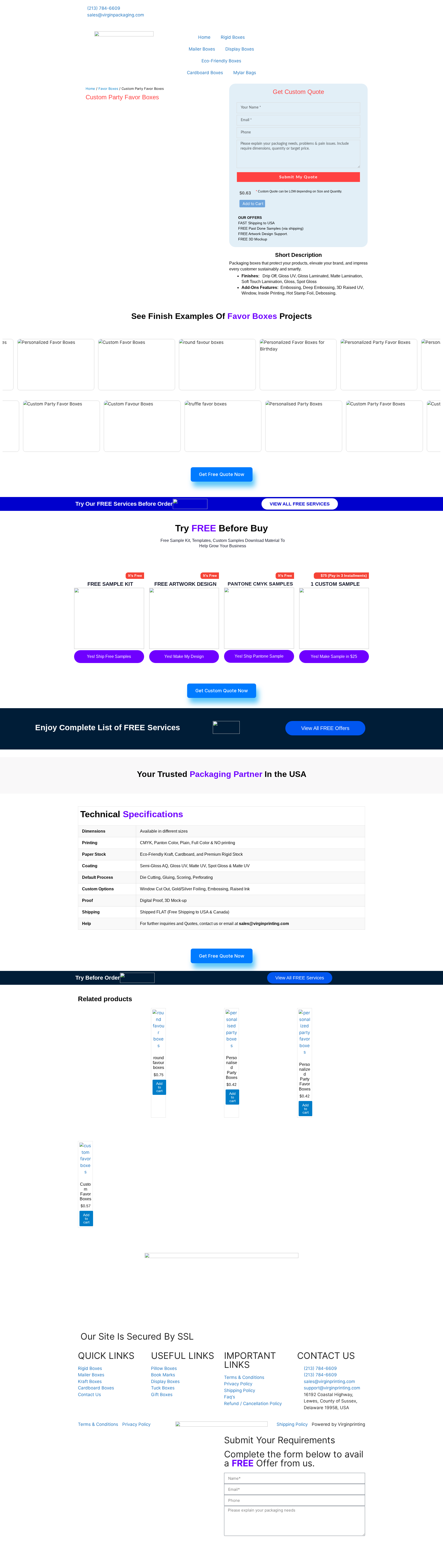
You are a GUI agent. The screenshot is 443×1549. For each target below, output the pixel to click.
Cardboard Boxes (205, 72)
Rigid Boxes (233, 37)
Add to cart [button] (159, 1087)
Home (204, 37)
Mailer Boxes (202, 49)
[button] (252, 203)
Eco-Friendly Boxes (221, 60)
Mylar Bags (244, 72)
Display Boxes (239, 49)
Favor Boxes (108, 88)
